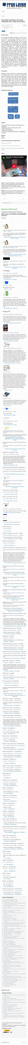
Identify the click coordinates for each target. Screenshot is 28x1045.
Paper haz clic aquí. (6, 143)
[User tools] (25, 25)
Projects (7, 26)
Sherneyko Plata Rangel (21, 33)
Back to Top (24, 1042)
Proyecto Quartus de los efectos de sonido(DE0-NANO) (13, 148)
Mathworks (10, 188)
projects (3, 31)
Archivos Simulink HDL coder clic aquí (10, 145)
